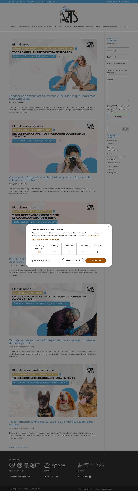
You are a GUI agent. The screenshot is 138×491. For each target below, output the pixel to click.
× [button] (108, 226)
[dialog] (69, 245)
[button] (69, 239)
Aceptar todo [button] (96, 261)
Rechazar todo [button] (73, 261)
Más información (94, 236)
